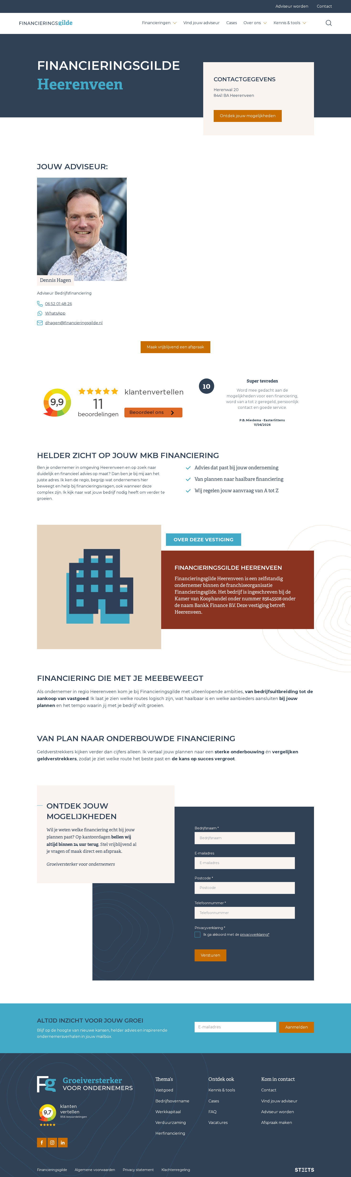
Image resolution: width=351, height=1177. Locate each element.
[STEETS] (304, 1170)
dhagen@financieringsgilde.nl (74, 323)
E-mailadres (204, 853)
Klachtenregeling (175, 1170)
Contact (324, 6)
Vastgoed (164, 1090)
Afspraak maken (276, 1122)
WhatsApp (55, 313)
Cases (231, 23)
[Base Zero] (45, 23)
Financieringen (156, 23)
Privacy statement (138, 1170)
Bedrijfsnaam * (207, 828)
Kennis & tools (287, 23)
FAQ (212, 1112)
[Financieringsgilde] (85, 1084)
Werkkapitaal (168, 1112)
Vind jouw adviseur (201, 23)
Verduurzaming (170, 1122)
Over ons (252, 23)
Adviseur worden (292, 6)
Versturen (210, 955)
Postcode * (204, 878)
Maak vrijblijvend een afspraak (175, 347)
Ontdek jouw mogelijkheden (248, 116)
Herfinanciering (170, 1133)
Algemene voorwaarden (95, 1170)
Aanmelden (296, 1027)
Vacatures (218, 1122)
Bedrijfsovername (172, 1101)
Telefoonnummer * (210, 903)
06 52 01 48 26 (58, 303)
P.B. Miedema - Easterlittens (262, 420)
